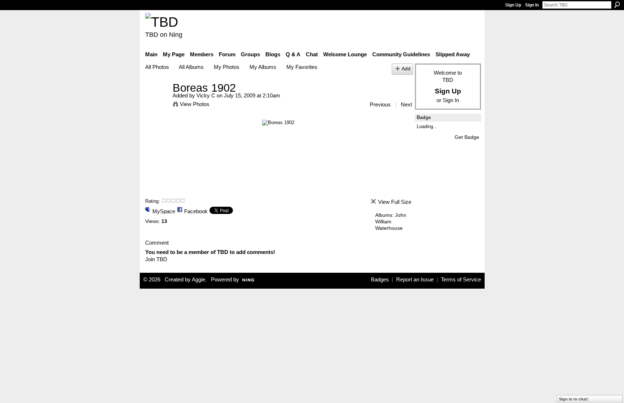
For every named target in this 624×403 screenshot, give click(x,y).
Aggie (198, 279)
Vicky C (205, 95)
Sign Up (513, 5)
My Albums (263, 67)
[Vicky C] (156, 101)
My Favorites (301, 67)
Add (406, 68)
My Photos (226, 67)
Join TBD (156, 259)
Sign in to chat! (573, 399)
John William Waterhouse (390, 221)
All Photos (157, 67)
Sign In (532, 5)
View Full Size (394, 202)
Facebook (196, 211)
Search (617, 4)
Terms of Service (461, 279)
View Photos (194, 104)
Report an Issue (415, 279)
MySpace (163, 211)
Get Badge (467, 137)
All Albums (191, 67)
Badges (380, 279)
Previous (380, 104)
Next (406, 104)
